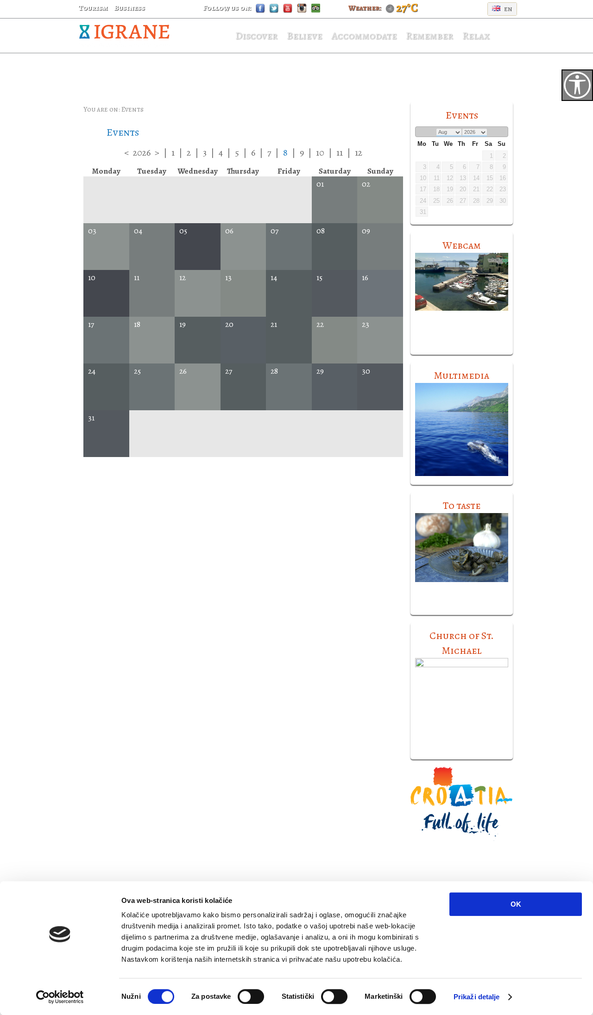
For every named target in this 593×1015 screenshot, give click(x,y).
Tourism (93, 8)
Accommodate (364, 36)
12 (358, 152)
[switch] (251, 996)
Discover (256, 36)
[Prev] (420, 132)
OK (516, 904)
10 (320, 152)
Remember (429, 36)
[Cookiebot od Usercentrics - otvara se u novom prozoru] (60, 997)
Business (129, 8)
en (507, 9)
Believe (304, 36)
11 (339, 152)
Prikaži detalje (477, 997)
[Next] (502, 132)
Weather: (364, 8)
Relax (475, 36)
